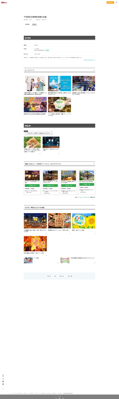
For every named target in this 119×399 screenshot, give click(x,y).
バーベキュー (80, 197)
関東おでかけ (20, 393)
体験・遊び (62, 276)
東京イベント (37, 393)
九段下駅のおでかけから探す (46, 393)
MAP (47, 50)
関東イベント (26, 393)
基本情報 (28, 38)
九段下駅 (49, 276)
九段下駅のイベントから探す (57, 393)
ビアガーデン (87, 197)
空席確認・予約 (32, 185)
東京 (55, 276)
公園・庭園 (70, 276)
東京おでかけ (32, 393)
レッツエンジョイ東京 (13, 393)
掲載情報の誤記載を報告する (89, 60)
